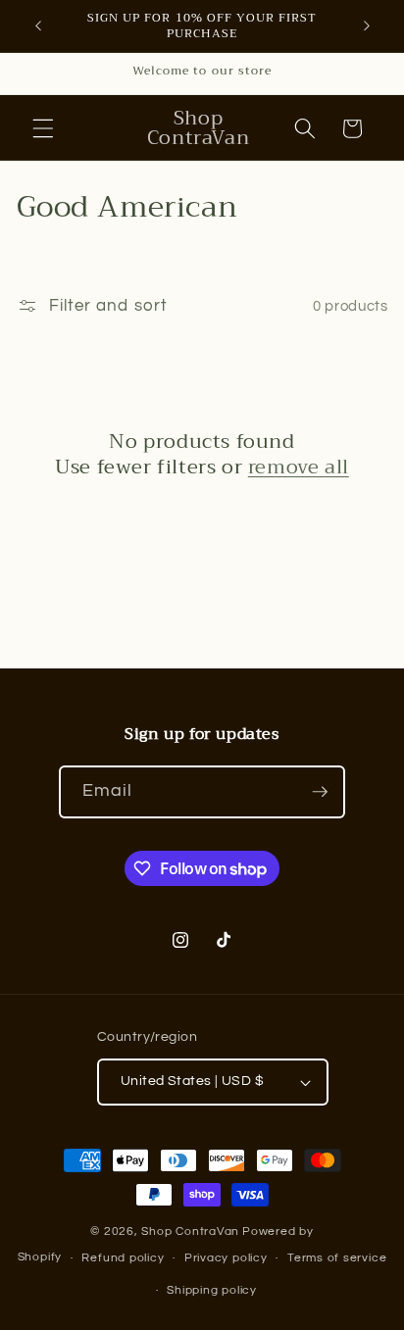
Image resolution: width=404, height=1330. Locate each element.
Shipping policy (212, 1290)
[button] (43, 128)
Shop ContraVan (190, 1231)
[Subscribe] (319, 791)
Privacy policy (226, 1258)
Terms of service (336, 1258)
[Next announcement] (366, 26)
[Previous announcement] (38, 26)
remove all (298, 467)
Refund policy (122, 1258)
